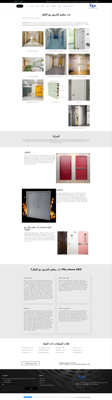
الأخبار (42, 6)
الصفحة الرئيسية (69, 6)
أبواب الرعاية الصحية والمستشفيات (46, 385)
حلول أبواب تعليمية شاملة (32, 76)
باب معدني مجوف (77, 347)
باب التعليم (41, 383)
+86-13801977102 (59, 1)
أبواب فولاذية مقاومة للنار (28, 347)
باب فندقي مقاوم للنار (53, 139)
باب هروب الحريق (60, 352)
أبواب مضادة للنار (60, 347)
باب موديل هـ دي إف (56, 102)
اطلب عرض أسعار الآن (30, 363)
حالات (47, 6)
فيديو (37, 6)
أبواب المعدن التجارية (78, 350)
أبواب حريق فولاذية (61, 350)
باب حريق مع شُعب (27, 352)
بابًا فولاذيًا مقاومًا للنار (44, 350)
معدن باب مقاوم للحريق (27, 350)
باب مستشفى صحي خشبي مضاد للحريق (56, 76)
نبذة (64, 6)
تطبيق (59, 6)
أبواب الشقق (42, 380)
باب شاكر (79, 102)
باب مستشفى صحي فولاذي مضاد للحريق (56, 51)
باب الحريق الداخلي (78, 352)
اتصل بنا (32, 6)
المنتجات (53, 6)
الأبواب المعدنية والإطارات (45, 347)
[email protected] (8, 384)
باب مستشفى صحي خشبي (32, 51)
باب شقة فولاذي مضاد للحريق (33, 102)
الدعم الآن (20, 6)
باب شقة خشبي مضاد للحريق (79, 127)
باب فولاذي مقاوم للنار (44, 352)
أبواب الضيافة (42, 378)
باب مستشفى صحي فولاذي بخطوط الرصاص (79, 51)
